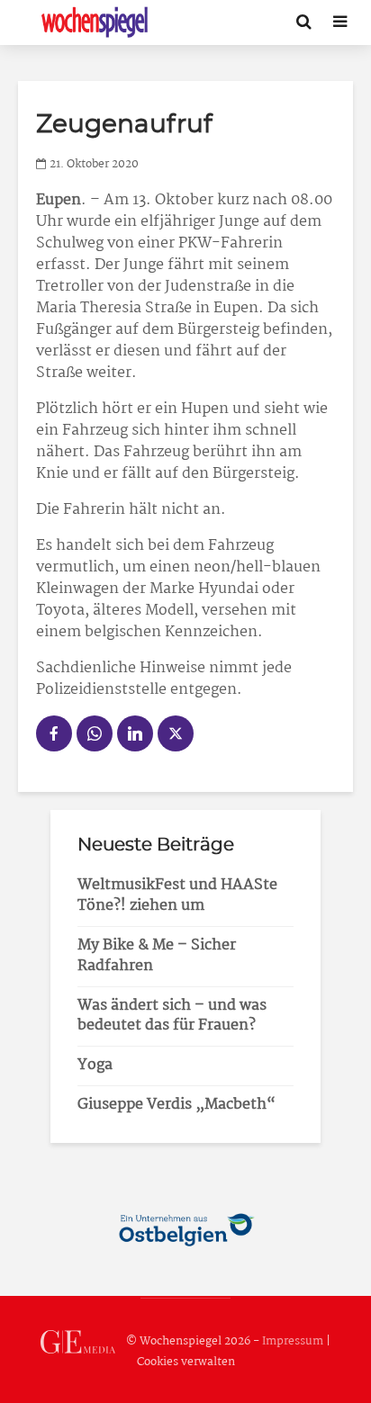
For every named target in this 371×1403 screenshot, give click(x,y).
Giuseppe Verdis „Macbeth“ (176, 1105)
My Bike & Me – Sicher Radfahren (156, 955)
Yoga (95, 1065)
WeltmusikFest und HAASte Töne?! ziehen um (177, 895)
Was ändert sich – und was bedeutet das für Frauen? (172, 1016)
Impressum (292, 1341)
